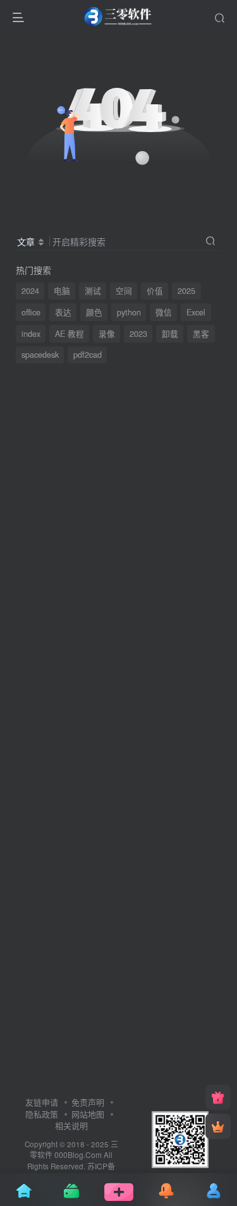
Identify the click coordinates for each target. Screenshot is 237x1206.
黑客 (201, 333)
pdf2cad (87, 354)
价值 (155, 290)
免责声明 (87, 1102)
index (30, 333)
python (129, 312)
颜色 (94, 312)
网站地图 (87, 1114)
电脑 (62, 290)
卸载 (170, 333)
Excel (195, 312)
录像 (107, 333)
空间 (124, 290)
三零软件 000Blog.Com (74, 1149)
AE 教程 (69, 333)
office (30, 312)
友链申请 (41, 1102)
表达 (63, 312)
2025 (186, 290)
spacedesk (40, 354)
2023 (138, 333)
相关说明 (71, 1125)
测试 (93, 290)
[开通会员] (218, 1126)
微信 (163, 312)
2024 (30, 290)
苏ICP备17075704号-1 (71, 1171)
